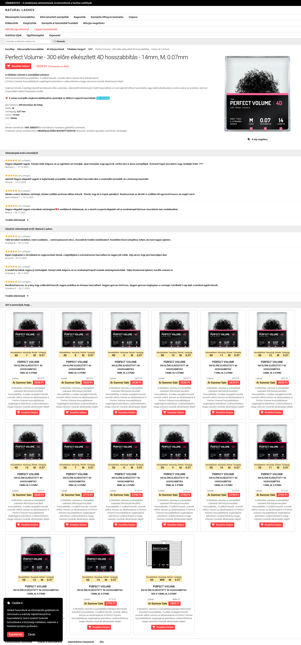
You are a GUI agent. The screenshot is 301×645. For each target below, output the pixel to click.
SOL (102, 641)
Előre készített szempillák (54, 17)
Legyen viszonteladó (45, 29)
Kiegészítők (29, 23)
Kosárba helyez (19, 66)
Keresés (60, 41)
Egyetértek (15, 634)
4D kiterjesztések (55, 49)
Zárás (31, 634)
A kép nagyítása (259, 139)
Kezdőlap (9, 49)
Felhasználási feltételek (18, 641)
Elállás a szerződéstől (50, 641)
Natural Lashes (19, 10)
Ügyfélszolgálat (35, 35)
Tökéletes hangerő (76, 49)
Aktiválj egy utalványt (17, 29)
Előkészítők (11, 23)
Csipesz (133, 17)
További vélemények (15, 220)
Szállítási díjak (13, 35)
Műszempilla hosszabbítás (20, 17)
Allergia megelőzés (94, 23)
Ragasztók (80, 17)
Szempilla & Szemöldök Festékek (59, 23)
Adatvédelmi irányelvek (81, 641)
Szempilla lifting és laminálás (107, 17)
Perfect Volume (28, 367)
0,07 (90, 49)
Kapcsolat (54, 35)
